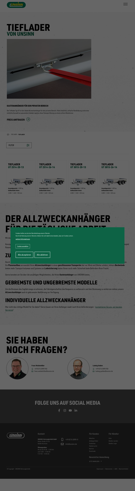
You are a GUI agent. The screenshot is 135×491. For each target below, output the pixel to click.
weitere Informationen (23, 239)
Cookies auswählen (22, 246)
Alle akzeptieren (24, 254)
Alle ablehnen (42, 254)
